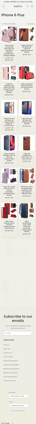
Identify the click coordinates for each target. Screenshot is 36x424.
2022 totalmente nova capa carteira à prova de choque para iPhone (27, 226)
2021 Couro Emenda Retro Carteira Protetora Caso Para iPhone (9, 225)
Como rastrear (8, 357)
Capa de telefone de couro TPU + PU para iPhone (27, 156)
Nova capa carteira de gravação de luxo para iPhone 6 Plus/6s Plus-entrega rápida (9, 50)
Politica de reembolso (10, 373)
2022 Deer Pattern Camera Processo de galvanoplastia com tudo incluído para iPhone (27, 265)
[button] (3, 6)
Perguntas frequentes (10, 361)
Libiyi (23, 410)
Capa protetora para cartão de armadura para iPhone (27, 86)
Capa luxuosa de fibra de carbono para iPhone (27, 121)
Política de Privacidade (11, 365)
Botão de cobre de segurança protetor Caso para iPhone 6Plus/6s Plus (27, 190)
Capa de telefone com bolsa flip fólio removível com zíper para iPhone (9, 88)
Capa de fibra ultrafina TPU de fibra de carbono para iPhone (9, 157)
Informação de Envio (10, 377)
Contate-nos (7, 353)
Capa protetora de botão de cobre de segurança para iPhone (27, 48)
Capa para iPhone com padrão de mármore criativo (9, 263)
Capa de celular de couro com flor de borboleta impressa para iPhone (9, 191)
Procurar (6, 345)
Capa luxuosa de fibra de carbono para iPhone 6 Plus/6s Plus (9, 122)
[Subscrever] (30, 333)
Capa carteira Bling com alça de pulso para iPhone (9, 300)
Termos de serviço (9, 381)
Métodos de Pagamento (11, 369)
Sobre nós (6, 349)
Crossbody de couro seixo (27, 299)
